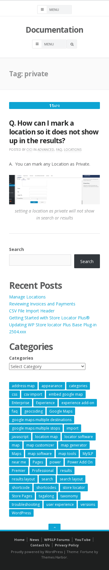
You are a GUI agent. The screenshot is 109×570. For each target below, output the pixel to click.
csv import (33, 394)
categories (78, 385)
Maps (16, 453)
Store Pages (22, 496)
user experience (60, 504)
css (14, 394)
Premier (18, 470)
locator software (78, 436)
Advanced (46, 149)
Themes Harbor (54, 557)
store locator (74, 487)
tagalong (46, 496)
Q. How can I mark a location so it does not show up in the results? (53, 132)
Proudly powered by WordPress (37, 551)
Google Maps (60, 411)
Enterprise (20, 402)
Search (16, 249)
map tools (67, 453)
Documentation (54, 29)
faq (15, 411)
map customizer (40, 445)
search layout (71, 479)
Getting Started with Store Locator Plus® (49, 318)
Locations (72, 149)
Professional (43, 470)
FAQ (59, 149)
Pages (38, 462)
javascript (20, 436)
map (16, 445)
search (47, 479)
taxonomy (69, 496)
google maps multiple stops (36, 428)
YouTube (83, 539)
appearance (51, 385)
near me (19, 462)
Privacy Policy (67, 545)
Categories (21, 358)
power (55, 462)
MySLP (88, 453)
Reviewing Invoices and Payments (42, 304)
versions (88, 504)
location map (46, 436)
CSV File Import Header (31, 311)
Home (19, 539)
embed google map (66, 394)
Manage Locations (27, 297)
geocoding (33, 411)
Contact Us (40, 545)
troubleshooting (26, 504)
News (34, 539)
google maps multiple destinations (41, 419)
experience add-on (77, 402)
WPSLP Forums (57, 539)
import (72, 428)
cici (29, 149)
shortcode (21, 487)
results (66, 470)
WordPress (21, 513)
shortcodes (46, 487)
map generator (74, 445)
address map (23, 385)
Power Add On (80, 462)
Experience (45, 402)
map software (40, 453)
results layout (23, 479)
